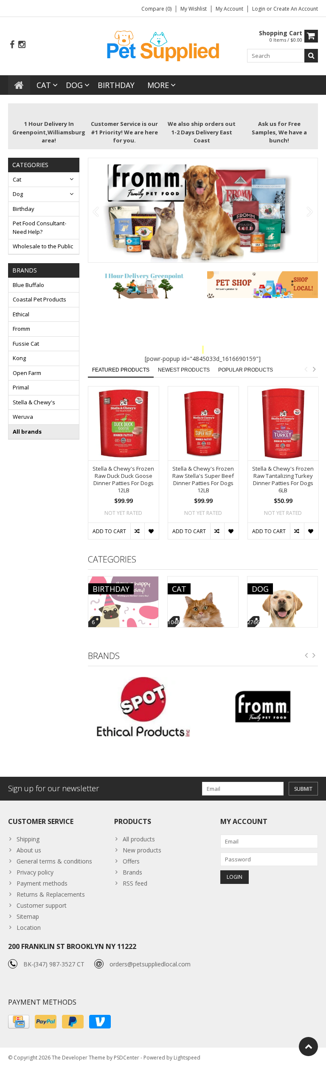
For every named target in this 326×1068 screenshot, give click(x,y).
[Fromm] (262, 707)
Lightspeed (187, 1057)
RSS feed (135, 883)
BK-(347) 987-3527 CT (53, 964)
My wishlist (193, 8)
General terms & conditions (54, 861)
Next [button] (314, 369)
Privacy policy (35, 872)
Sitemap (28, 916)
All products (139, 839)
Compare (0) (156, 8)
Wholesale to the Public (43, 246)
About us (29, 850)
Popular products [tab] (245, 370)
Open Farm (27, 373)
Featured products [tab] (120, 370)
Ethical (21, 314)
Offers (131, 861)
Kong (19, 358)
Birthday (116, 85)
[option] (123, 467)
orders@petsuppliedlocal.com (150, 964)
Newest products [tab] (184, 370)
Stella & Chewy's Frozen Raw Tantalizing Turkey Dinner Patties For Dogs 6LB (283, 479)
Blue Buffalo (28, 285)
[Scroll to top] (308, 1046)
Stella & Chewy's (34, 402)
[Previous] (96, 212)
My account (229, 8)
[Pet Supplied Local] (163, 45)
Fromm (21, 328)
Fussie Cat (26, 343)
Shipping (28, 839)
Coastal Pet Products (39, 299)
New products (142, 850)
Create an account (295, 8)
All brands (27, 431)
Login (259, 8)
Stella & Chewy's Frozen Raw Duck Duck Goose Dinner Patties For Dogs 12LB (123, 479)
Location (29, 927)
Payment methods (42, 883)
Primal (21, 387)
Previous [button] (305, 369)
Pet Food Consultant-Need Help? (39, 227)
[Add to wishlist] (151, 531)
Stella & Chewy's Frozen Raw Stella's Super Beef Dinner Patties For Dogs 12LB (203, 479)
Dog (74, 85)
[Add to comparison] (137, 531)
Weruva (23, 416)
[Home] (19, 85)
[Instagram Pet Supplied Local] (21, 44)
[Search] (311, 55)
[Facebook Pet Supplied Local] (12, 44)
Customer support (42, 905)
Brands (132, 872)
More (158, 85)
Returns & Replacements (51, 894)
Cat (44, 85)
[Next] (310, 212)
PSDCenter (126, 1057)
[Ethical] (143, 707)
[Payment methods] (18, 1021)
